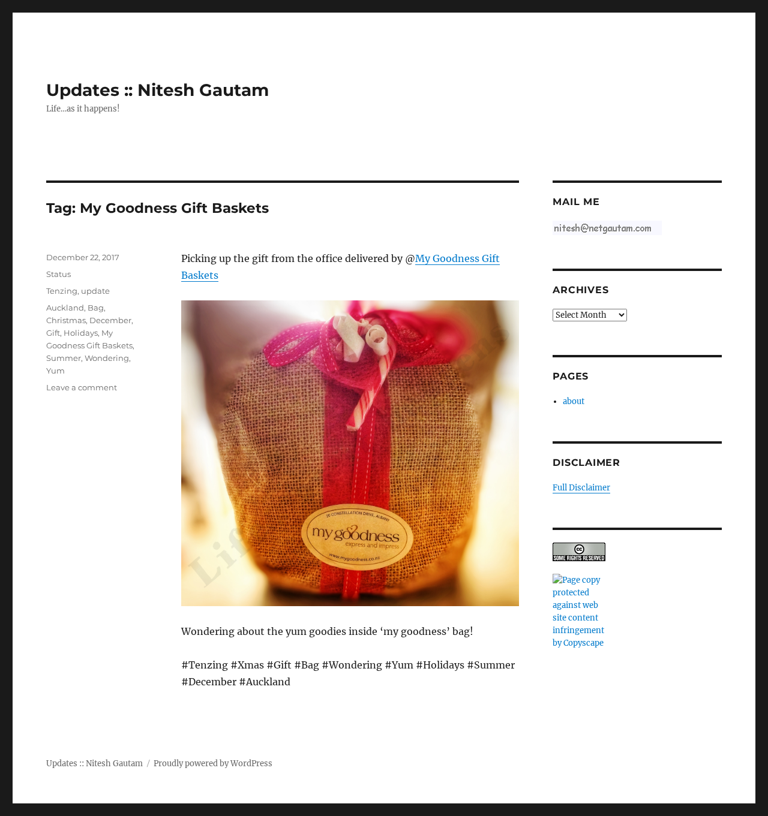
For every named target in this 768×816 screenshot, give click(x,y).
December (110, 320)
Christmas (66, 320)
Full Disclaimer (581, 488)
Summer (63, 358)
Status (58, 274)
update (95, 291)
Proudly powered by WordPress (213, 763)
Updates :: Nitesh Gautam (157, 90)
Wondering (107, 358)
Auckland (65, 307)
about (573, 401)
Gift (53, 333)
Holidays (81, 333)
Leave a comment (81, 387)
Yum (55, 370)
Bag (96, 307)
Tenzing (61, 291)
